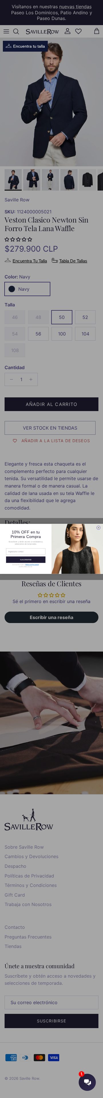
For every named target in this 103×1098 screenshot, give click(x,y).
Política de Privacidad (32, 564)
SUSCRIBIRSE (25, 560)
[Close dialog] (99, 528)
